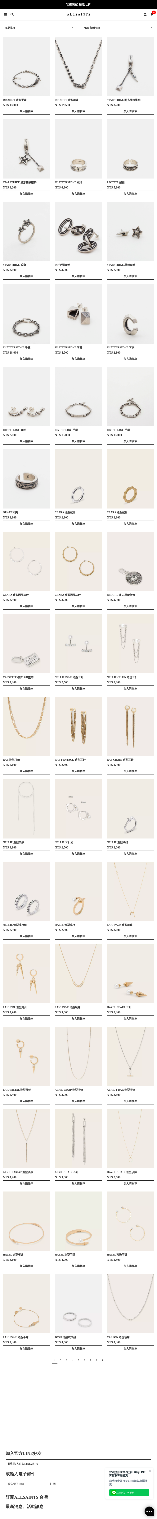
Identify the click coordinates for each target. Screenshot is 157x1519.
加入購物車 (26, 111)
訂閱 (53, 1484)
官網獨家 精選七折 (78, 4)
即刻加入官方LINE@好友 (23, 1463)
